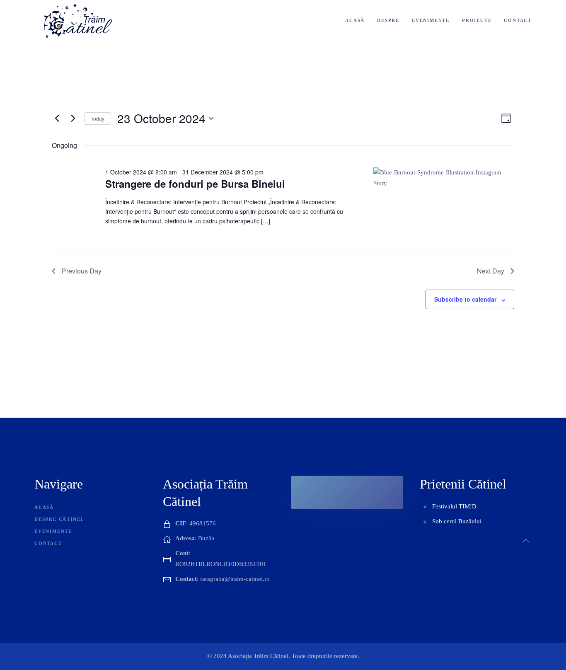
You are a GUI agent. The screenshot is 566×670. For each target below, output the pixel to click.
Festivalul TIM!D (454, 506)
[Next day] (73, 118)
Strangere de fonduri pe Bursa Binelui (195, 184)
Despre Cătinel (59, 519)
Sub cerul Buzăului (456, 521)
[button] (526, 541)
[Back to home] (78, 20)
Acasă (355, 20)
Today (97, 118)
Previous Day (82, 271)
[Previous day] (57, 118)
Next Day (490, 271)
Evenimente (431, 20)
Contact (518, 20)
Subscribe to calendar (465, 299)
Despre (388, 20)
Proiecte (476, 20)
